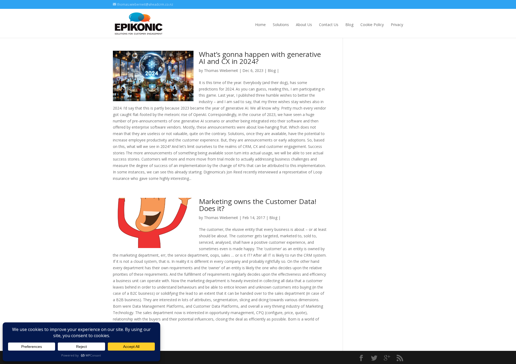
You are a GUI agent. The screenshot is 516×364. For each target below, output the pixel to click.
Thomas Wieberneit (221, 70)
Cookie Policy (372, 24)
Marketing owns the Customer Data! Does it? (257, 204)
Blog (349, 24)
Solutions (281, 24)
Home (260, 24)
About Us (304, 24)
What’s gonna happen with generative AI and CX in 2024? (260, 57)
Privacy (397, 24)
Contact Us (328, 24)
